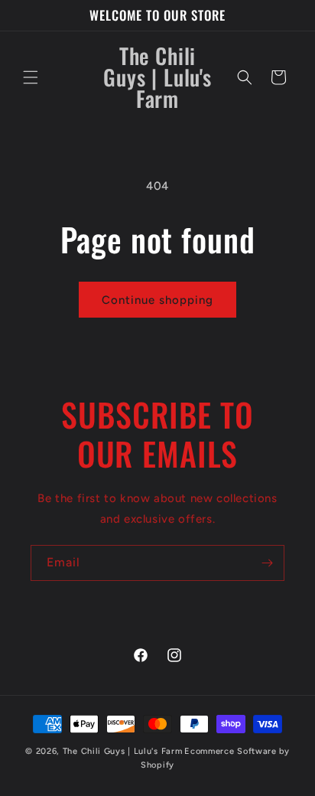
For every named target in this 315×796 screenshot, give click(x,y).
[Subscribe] (267, 563)
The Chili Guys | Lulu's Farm (123, 751)
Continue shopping (157, 300)
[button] (30, 77)
